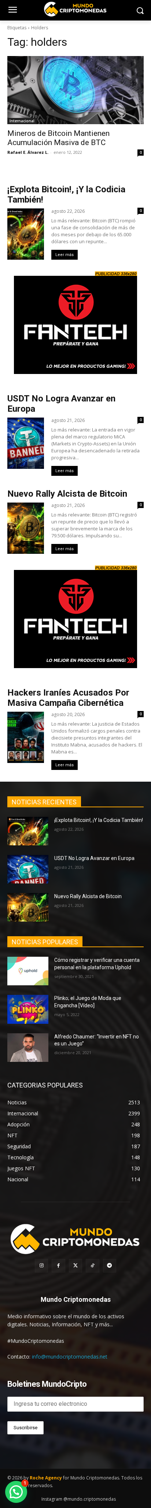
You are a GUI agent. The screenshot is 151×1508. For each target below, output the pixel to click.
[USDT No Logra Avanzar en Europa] (27, 869)
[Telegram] (109, 1265)
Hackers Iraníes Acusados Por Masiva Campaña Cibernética (68, 698)
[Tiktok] (92, 1265)
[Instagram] (41, 1265)
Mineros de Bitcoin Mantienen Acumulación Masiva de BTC (58, 138)
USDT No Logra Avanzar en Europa (94, 858)
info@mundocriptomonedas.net (69, 1356)
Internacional (22, 120)
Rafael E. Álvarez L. (27, 152)
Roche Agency (46, 1478)
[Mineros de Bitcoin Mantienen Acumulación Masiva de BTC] (75, 90)
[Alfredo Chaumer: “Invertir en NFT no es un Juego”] (27, 1047)
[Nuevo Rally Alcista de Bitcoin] (27, 907)
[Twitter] (75, 1265)
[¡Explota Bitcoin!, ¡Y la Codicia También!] (27, 831)
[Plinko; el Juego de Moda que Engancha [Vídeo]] (27, 1009)
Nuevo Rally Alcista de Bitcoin (68, 494)
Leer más (64, 254)
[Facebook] (58, 1265)
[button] (16, 1492)
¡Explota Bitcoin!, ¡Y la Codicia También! (98, 820)
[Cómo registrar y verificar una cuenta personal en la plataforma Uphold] (27, 971)
